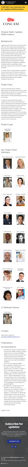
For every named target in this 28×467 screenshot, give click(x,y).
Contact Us (5, 463)
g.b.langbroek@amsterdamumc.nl (10, 337)
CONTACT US (14, 441)
